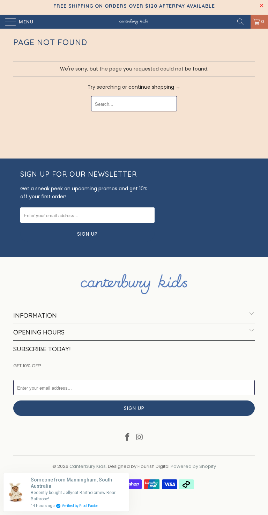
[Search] (243, 22)
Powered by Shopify (193, 466)
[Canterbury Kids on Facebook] (127, 437)
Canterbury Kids (87, 466)
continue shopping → (154, 86)
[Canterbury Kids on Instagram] (140, 437)
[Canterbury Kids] (134, 22)
